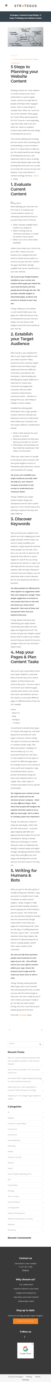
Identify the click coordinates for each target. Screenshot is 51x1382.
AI (8, 1112)
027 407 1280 (26, 1267)
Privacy (29, 1376)
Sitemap (25, 1379)
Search (10, 1168)
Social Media (12, 1185)
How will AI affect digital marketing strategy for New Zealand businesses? (25, 1080)
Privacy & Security (14, 1157)
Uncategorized (13, 1207)
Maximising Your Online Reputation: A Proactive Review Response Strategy (22, 1088)
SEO (31, 59)
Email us (25, 1270)
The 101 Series (13, 1196)
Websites (11, 1224)
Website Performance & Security (20, 1219)
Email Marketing (14, 1140)
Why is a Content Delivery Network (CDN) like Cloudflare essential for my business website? (24, 1061)
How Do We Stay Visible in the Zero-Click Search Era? (24, 1071)
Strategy (11, 1191)
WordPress (12, 1230)
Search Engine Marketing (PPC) (19, 1174)
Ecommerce (12, 1135)
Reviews (11, 1163)
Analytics (11, 1118)
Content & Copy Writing (28, 15)
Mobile (10, 1151)
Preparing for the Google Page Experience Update (24, 1097)
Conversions (12, 1129)
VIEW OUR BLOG (25, 1321)
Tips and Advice (14, 1202)
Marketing (11, 1146)
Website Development (16, 1213)
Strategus (14, 15)
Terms (37, 1376)
